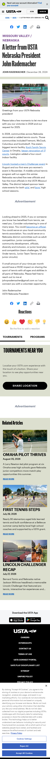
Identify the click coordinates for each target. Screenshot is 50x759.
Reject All (24, 746)
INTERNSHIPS (25, 643)
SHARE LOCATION (25, 386)
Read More (8, 479)
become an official (36, 227)
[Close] (46, 686)
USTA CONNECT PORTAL (25, 659)
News (14, 17)
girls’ (27, 187)
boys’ (38, 187)
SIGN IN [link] (43, 11)
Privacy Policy (16, 733)
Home (7, 17)
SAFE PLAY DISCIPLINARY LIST (25, 665)
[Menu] (3, 11)
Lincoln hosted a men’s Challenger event (23, 164)
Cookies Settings (24, 739)
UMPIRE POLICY (25, 676)
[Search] (47, 17)
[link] (11, 27)
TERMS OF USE (25, 654)
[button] (47, 4)
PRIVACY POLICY (25, 682)
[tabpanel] (25, 370)
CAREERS (25, 637)
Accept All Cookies (24, 753)
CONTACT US (25, 648)
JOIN (32, 11)
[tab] (12, 338)
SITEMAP (25, 671)
